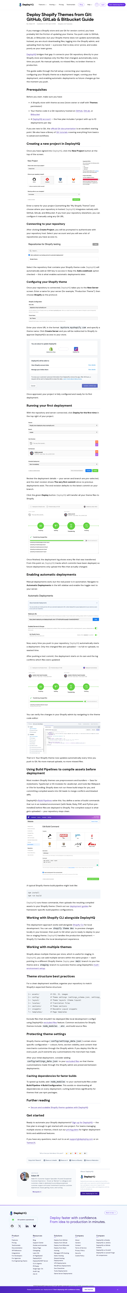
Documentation (17, 1248)
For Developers (17, 1256)
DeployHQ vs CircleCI (103, 1250)
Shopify (60, 24)
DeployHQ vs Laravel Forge (105, 1253)
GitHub (79, 111)
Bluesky (76, 1160)
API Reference (16, 1250)
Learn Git (36, 1253)
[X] (19, 1226)
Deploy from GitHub (60, 1240)
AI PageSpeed (37, 1256)
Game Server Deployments (63, 1274)
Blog (81, 5)
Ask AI (35, 1274)
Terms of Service (80, 1248)
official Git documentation (63, 128)
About (77, 1240)
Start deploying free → (116, 5)
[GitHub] (12, 1226)
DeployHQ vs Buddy (103, 1240)
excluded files (50, 1022)
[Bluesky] (34, 1226)
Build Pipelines (45, 800)
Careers (78, 1243)
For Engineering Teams (19, 1261)
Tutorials (69, 24)
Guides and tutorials (40, 1245)
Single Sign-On (38, 1269)
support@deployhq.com (81, 1139)
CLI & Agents (37, 1263)
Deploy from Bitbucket (61, 1245)
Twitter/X (31, 1142)
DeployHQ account (42, 119)
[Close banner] (117, 1289)
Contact (78, 1245)
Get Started (89, 1289)
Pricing (61, 5)
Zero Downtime (59, 1268)
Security (78, 1253)
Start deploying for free (89, 1193)
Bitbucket (35, 114)
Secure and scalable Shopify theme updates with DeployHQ (59, 1107)
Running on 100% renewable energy (82, 1286)
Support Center (38, 1243)
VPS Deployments (60, 1263)
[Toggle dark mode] (97, 5)
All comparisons (101, 1255)
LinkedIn (51, 1160)
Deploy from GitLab (60, 1243)
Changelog (36, 1250)
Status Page (37, 1248)
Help (88, 5)
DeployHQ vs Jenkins (103, 1243)
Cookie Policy (79, 1256)
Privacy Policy (80, 1250)
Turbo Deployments (60, 1271)
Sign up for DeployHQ (82, 1122)
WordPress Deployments (62, 1266)
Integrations (16, 1253)
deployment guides (79, 906)
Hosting (51, 5)
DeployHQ (31, 54)
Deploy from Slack (60, 1248)
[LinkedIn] (27, 1226)
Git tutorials (62, 132)
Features (42, 5)
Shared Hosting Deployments (59, 1259)
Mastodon (92, 1160)
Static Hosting (59, 1256)
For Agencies (16, 1258)
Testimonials (71, 5)
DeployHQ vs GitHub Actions (103, 1246)
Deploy (66, 961)
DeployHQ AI (37, 1258)
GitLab (87, 111)
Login (103, 5)
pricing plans (72, 1129)
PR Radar (36, 1266)
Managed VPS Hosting (61, 1253)
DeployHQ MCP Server (40, 1261)
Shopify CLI (78, 924)
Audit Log (36, 1271)
